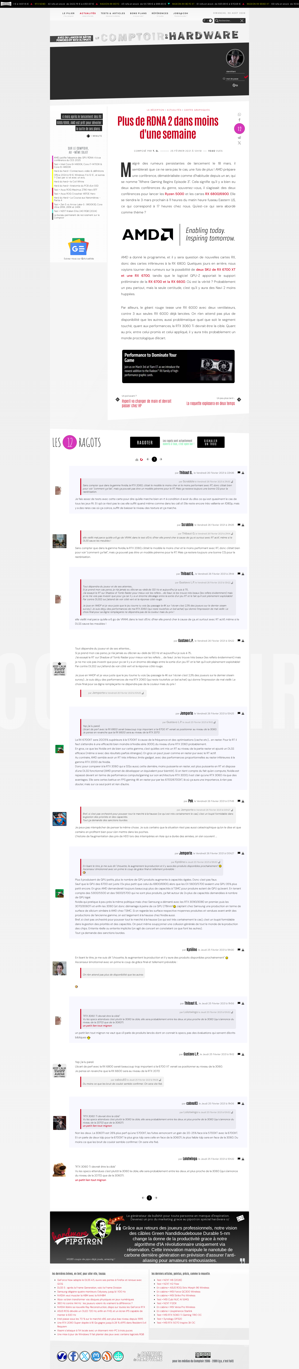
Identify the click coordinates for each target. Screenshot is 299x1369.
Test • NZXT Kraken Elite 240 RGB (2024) (75, 211)
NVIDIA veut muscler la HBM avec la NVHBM (81, 1295)
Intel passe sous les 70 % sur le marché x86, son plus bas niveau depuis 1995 (100, 1318)
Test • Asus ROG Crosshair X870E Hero (74, 193)
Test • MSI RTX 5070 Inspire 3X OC (176, 1322)
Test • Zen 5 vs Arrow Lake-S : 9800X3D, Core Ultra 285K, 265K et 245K (78, 206)
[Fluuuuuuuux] (107, 1356)
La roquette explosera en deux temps (211, 403)
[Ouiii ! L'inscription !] (235, 58)
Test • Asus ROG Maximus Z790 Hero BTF (75, 189)
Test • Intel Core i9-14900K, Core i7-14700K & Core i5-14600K (78, 165)
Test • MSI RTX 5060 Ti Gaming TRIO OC (179, 1314)
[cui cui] (84, 1356)
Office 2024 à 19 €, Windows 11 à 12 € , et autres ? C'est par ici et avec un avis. (79, 176)
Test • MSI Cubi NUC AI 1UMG (173, 1299)
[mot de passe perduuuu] (235, 87)
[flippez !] (96, 1356)
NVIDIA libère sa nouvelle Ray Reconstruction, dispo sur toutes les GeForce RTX (101, 1307)
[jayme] (73, 1356)
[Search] (216, 21)
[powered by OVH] (62, 1356)
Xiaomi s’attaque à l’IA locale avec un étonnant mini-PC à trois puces (95, 1330)
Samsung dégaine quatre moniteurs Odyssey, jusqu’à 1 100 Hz (91, 1291)
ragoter (145, 442)
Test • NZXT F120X (166, 1303)
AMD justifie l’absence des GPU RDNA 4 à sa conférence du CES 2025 (77, 159)
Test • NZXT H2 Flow (168, 1283)
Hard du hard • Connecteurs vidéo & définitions (79, 171)
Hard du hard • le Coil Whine (69, 181)
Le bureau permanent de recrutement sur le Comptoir (76, 216)
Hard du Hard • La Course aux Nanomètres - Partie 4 (77, 199)
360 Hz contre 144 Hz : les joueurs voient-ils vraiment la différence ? (95, 1303)
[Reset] (241, 21)
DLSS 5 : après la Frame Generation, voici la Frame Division (89, 1287)
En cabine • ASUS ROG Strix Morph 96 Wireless (183, 1287)
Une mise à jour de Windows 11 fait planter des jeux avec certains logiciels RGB (100, 1334)
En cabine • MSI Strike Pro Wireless (176, 1295)
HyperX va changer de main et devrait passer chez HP (146, 403)
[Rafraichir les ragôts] (141, 459)
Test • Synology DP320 (169, 1318)
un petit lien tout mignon (97, 1025)
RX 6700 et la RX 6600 (166, 282)
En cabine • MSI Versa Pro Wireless (176, 1307)
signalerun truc (211, 442)
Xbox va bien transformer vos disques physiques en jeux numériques (95, 1299)
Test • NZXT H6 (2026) (169, 1280)
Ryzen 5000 (174, 194)
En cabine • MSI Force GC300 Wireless (178, 1291)
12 (239, 128)
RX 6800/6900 (217, 194)
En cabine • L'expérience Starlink (174, 1311)
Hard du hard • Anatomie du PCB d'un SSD (76, 185)
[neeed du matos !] (118, 1356)
